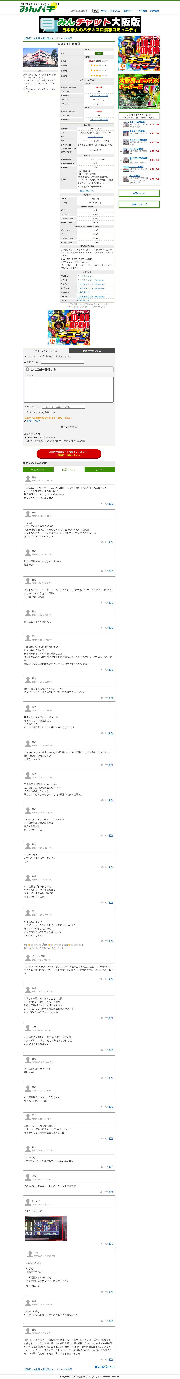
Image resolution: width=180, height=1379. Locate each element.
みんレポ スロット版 (99, 95)
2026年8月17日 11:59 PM (42, 481)
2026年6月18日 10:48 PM (42, 1062)
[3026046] (106, 1321)
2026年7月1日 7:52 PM (41, 960)
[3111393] (106, 698)
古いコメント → (105, 1366)
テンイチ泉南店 (136, 149)
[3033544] (106, 1244)
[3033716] (106, 1292)
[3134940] (106, 503)
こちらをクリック (95, 137)
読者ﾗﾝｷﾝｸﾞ (128, 11)
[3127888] (106, 542)
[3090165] (106, 979)
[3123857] (106, 571)
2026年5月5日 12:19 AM (42, 1179)
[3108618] (106, 835)
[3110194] (106, 765)
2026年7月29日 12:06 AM (42, 640)
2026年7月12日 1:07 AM (42, 880)
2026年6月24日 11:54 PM (42, 992)
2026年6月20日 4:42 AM (42, 1030)
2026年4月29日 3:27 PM (42, 1204)
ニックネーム (31, 362)
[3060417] (106, 1167)
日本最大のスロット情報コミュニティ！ (69, 453)
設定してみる (33, 421)
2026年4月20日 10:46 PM (42, 1305)
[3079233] (106, 1050)
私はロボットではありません (41, 412)
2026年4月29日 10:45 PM (44, 1256)
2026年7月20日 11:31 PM (42, 777)
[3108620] (106, 800)
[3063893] (106, 1106)
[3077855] (106, 1078)
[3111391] (106, 733)
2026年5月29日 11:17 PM (42, 1151)
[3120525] (106, 602)
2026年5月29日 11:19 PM (42, 1119)
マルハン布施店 (136, 166)
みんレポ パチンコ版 (99, 119)
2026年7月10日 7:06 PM (42, 915)
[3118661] (106, 627)
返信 (111, 503)
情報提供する (83, 292)
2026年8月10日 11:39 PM (42, 516)
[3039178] (106, 1192)
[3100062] (106, 902)
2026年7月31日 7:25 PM (42, 615)
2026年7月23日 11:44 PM (42, 710)
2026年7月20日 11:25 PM (42, 813)
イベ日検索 (142, 11)
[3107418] (106, 867)
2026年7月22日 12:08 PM (42, 746)
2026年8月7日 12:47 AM (42, 555)
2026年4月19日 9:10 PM (42, 1333)
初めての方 (115, 11)
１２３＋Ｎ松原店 (137, 131)
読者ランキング (139, 204)
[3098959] (106, 941)
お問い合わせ (139, 193)
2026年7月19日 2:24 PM (42, 848)
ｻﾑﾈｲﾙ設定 (154, 11)
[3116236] (106, 669)
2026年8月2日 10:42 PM (42, 583)
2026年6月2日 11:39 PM (42, 1091)
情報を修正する (87, 191)
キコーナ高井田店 (137, 122)
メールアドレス (32, 406)
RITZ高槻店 (134, 175)
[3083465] (106, 1018)
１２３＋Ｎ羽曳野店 (138, 140)
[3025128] (106, 1359)
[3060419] (106, 1138)
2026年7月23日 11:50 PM (42, 682)
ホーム (104, 11)
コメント (28, 375)
